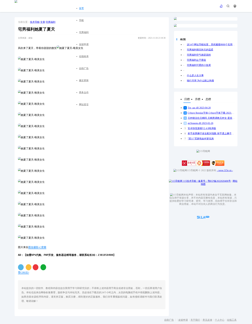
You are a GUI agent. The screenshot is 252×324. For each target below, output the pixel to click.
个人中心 (219, 320)
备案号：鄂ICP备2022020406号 (214, 181)
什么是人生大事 (195, 75)
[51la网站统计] (203, 218)
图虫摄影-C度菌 (37, 247)
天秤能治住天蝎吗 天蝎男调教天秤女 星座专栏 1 (210, 118)
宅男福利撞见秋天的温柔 (200, 49)
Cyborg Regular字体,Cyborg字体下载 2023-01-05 (210, 113)
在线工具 (232, 320)
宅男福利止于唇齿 (196, 60)
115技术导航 (190, 181)
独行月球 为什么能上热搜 (200, 80)
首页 (81, 8)
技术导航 (35, 22)
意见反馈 (207, 320)
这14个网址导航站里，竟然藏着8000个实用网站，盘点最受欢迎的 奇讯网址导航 (211, 44)
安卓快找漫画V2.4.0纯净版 (200, 128)
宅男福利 (84, 32)
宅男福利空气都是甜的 (199, 55)
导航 (81, 20)
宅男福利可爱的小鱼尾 (199, 65)
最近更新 (84, 80)
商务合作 (84, 92)
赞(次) (23, 272)
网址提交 (84, 104)
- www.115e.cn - (225, 170)
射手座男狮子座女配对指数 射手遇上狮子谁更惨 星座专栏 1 (210, 133)
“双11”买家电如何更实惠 (199, 138)
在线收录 (84, 56)
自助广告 (84, 68)
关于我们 (195, 320)
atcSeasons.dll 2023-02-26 (199, 123)
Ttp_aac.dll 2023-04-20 (198, 107)
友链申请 (84, 44)
